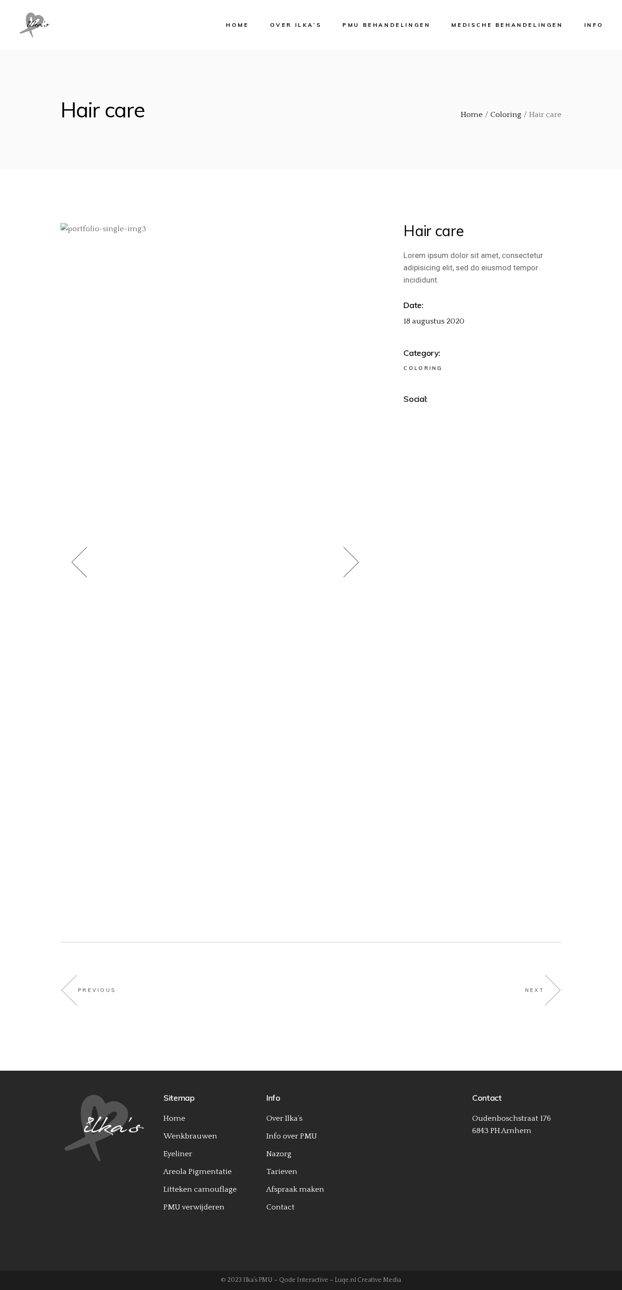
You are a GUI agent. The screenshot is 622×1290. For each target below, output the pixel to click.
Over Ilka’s (284, 1118)
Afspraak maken (295, 1189)
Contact (280, 1207)
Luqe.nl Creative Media (368, 1280)
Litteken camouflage (200, 1189)
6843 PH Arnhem (501, 1131)
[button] (89, 564)
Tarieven (281, 1172)
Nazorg (278, 1154)
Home (174, 1118)
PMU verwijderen (193, 1207)
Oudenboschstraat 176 (511, 1118)
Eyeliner (177, 1154)
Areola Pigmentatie (197, 1172)
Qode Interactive (303, 1280)
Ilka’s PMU (258, 1280)
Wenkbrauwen (190, 1136)
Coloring (423, 368)
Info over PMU (291, 1136)
